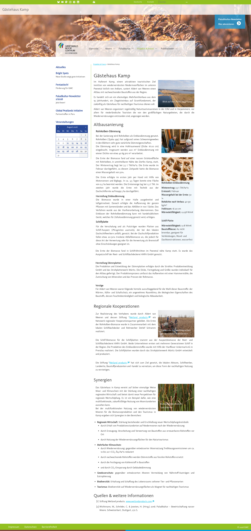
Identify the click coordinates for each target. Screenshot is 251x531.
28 (77, 151)
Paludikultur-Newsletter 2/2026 (68, 97)
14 (77, 143)
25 (63, 151)
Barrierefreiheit (49, 526)
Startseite (138, 2)
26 (68, 151)
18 (63, 147)
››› (187, 2)
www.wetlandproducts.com (139, 501)
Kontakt (150, 2)
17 (58, 147)
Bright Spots (62, 73)
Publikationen (167, 48)
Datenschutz (30, 526)
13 (72, 143)
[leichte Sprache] (94, 1)
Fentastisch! (62, 84)
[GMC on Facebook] (74, 1)
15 (81, 143)
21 (77, 147)
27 (72, 151)
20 (72, 147)
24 (58, 151)
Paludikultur (124, 48)
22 (81, 147)
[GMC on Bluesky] (58, 1)
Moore (108, 48)
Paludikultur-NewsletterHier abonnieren (230, 21)
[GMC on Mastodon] (66, 1)
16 (86, 143)
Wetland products (138, 317)
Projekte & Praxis (145, 48)
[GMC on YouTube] (62, 1)
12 (68, 143)
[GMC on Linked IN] (78, 1)
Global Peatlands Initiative (69, 110)
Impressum (13, 526)
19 (68, 147)
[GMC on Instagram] (70, 1)
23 (86, 147)
